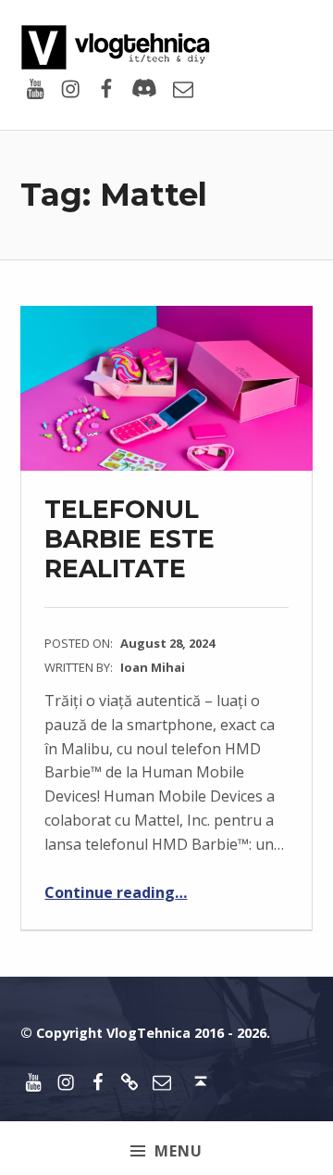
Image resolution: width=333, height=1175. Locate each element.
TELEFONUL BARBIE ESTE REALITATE (129, 538)
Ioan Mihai (152, 667)
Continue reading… (115, 892)
